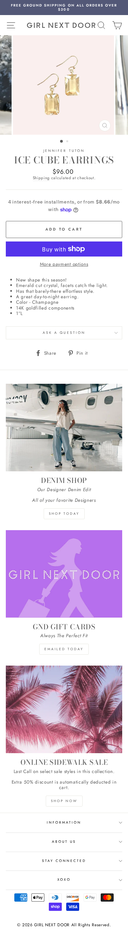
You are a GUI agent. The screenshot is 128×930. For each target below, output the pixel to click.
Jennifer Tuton (64, 150)
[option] (64, 7)
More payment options (64, 264)
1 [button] (61, 141)
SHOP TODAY (64, 513)
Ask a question (64, 332)
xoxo (63, 879)
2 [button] (68, 142)
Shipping (41, 178)
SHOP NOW (64, 800)
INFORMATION (64, 822)
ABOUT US (64, 841)
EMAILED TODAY (64, 649)
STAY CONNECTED (64, 860)
